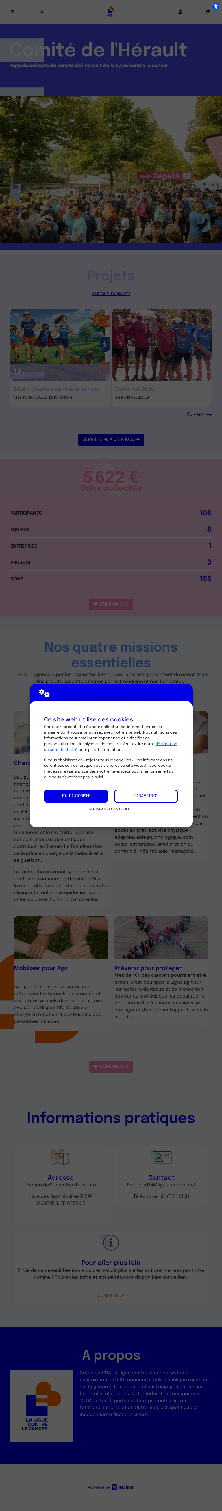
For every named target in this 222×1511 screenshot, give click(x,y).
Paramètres (145, 796)
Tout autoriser (76, 796)
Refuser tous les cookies (111, 809)
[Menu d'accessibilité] (215, 6)
